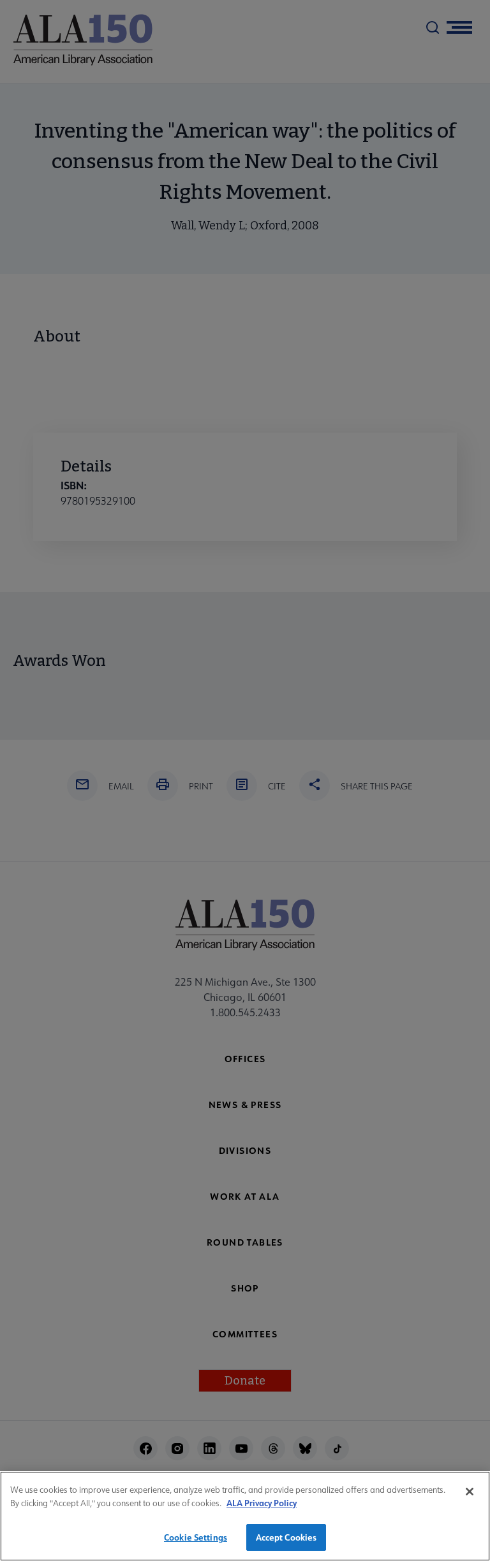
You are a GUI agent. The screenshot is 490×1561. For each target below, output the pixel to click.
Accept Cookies (286, 1537)
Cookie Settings (195, 1537)
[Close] (470, 1492)
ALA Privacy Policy (261, 1502)
